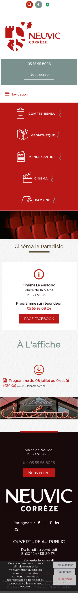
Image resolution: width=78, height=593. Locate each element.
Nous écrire (39, 75)
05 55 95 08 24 (39, 308)
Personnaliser (64, 580)
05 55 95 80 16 (39, 64)
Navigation (19, 94)
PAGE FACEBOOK (39, 319)
